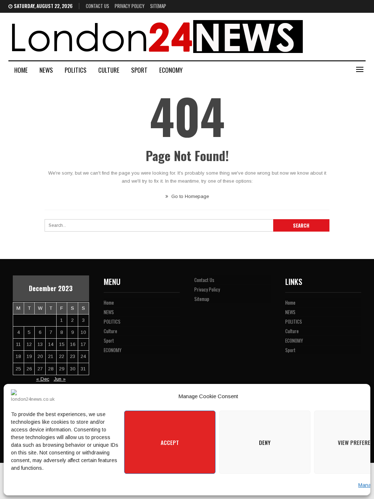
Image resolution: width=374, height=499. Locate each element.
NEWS (46, 70)
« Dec (42, 379)
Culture (108, 70)
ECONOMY (171, 70)
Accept (170, 442)
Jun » (60, 379)
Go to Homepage (189, 196)
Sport (139, 70)
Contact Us (97, 5)
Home (21, 70)
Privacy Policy (130, 5)
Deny (265, 442)
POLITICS (76, 70)
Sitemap (158, 5)
